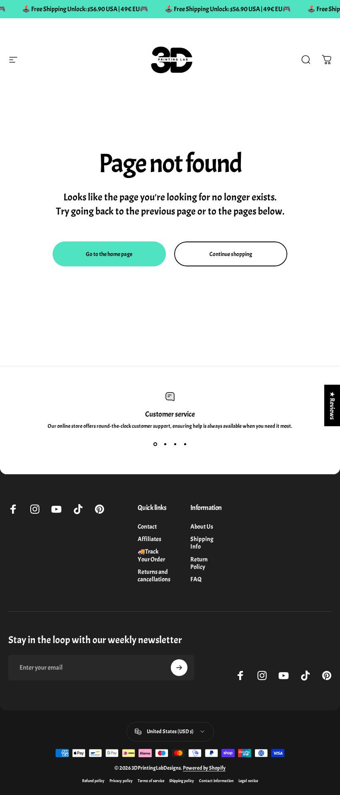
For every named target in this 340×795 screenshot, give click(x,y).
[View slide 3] (175, 444)
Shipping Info (202, 542)
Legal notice (248, 780)
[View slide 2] (165, 444)
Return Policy (199, 563)
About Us (201, 526)
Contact (147, 526)
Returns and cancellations (154, 575)
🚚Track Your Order (151, 555)
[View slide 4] (185, 444)
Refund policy (93, 780)
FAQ (196, 579)
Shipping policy (181, 780)
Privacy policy (121, 780)
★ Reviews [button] (332, 405)
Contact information (216, 780)
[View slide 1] (155, 444)
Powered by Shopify (204, 768)
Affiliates (149, 539)
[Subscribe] (179, 667)
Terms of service (151, 780)
